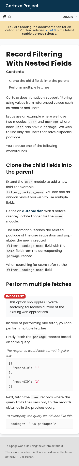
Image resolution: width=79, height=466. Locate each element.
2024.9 (51, 30)
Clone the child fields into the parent (39, 80)
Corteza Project (22, 6)
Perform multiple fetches (29, 87)
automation (33, 211)
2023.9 (68, 17)
